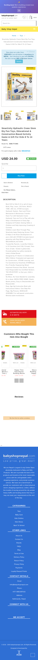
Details (19, 61)
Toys (19, 511)
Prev (1, 117)
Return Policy (19, 560)
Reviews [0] (24, 182)
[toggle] (34, 28)
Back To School (19, 525)
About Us (19, 535)
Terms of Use (19, 553)
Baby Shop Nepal (9, 29)
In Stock (32, 158)
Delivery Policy (19, 557)
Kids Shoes (19, 522)
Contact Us (19, 539)
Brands (19, 543)
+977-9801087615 (18, 592)
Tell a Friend (25, 186)
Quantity (5, 164)
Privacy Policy (19, 564)
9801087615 (26, 151)
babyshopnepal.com (17, 644)
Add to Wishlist (8, 182)
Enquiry (5, 186)
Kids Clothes (19, 518)
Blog (19, 550)
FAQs (19, 546)
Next (36, 117)
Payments (19, 568)
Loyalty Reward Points (19, 571)
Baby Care (19, 515)
